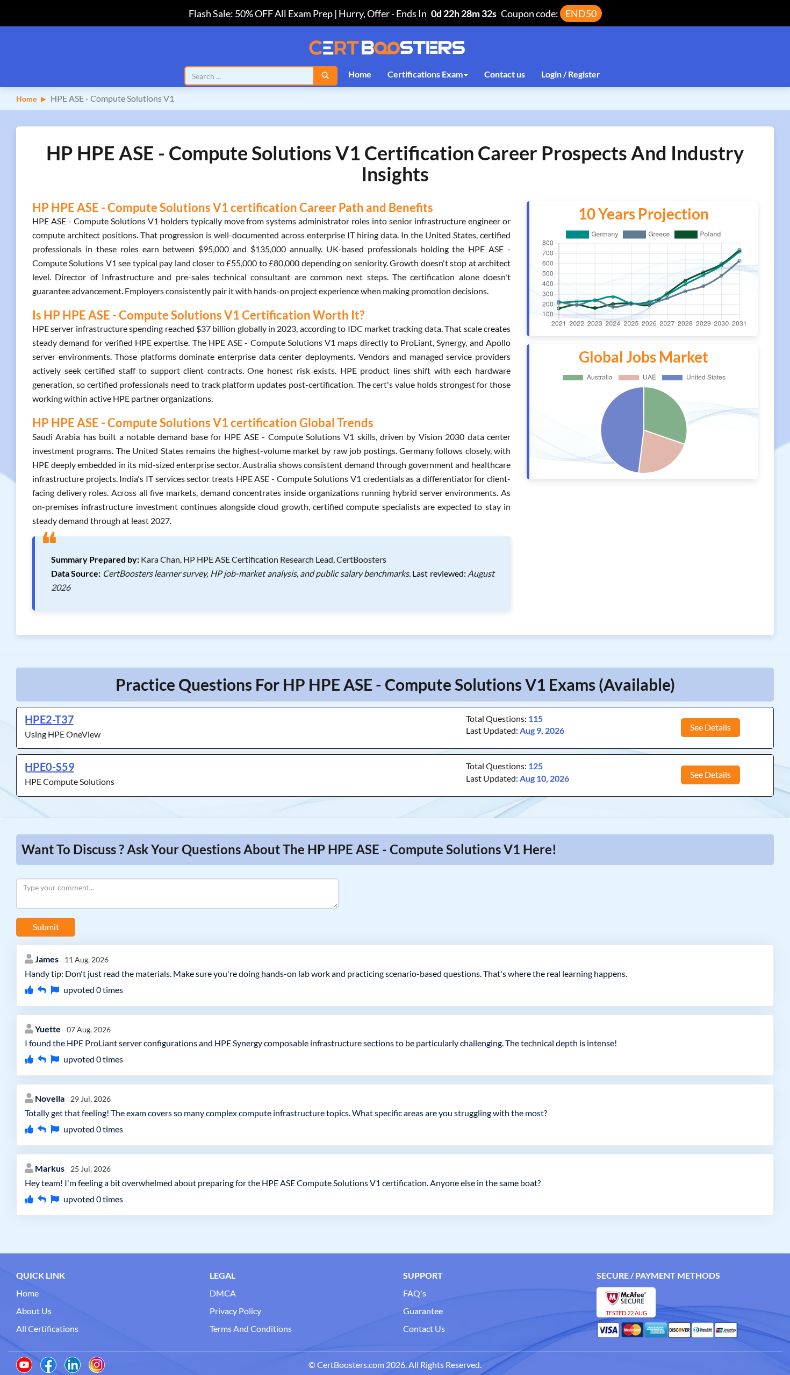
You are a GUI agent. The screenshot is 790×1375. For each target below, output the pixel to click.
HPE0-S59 (50, 766)
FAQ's (414, 1293)
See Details (710, 727)
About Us (34, 1311)
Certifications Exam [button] (425, 74)
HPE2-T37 (49, 719)
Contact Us (424, 1328)
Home (359, 74)
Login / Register (570, 74)
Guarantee (423, 1311)
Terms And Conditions (251, 1328)
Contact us (504, 74)
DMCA (223, 1293)
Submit (46, 927)
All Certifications (47, 1328)
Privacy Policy (235, 1311)
